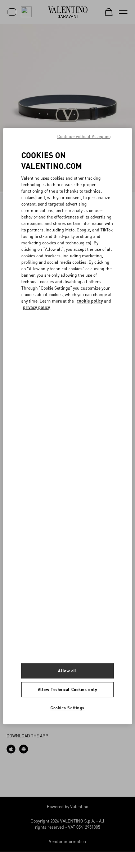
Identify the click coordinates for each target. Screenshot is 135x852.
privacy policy (36, 307)
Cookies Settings (67, 707)
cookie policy (90, 301)
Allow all (67, 671)
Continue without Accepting (84, 136)
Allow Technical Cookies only (68, 689)
